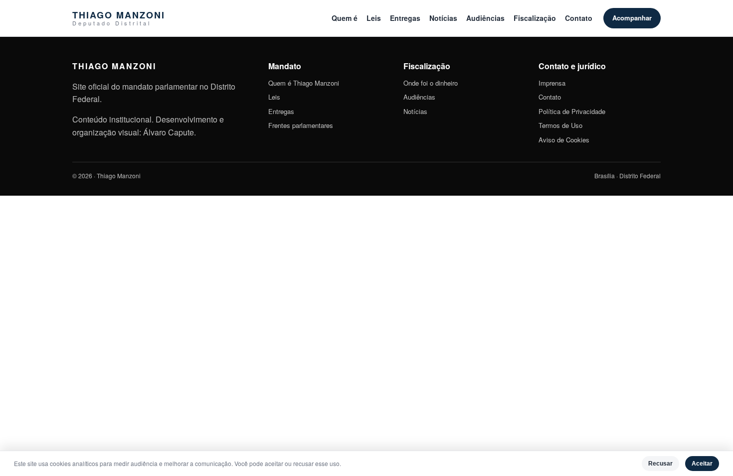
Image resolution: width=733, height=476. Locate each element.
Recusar (660, 463)
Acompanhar (632, 17)
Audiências (485, 18)
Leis (373, 18)
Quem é (345, 18)
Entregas (405, 18)
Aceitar (702, 463)
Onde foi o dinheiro (430, 83)
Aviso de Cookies (564, 139)
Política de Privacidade (572, 111)
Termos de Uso (560, 125)
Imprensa (552, 83)
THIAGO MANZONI (118, 18)
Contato (578, 18)
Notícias (443, 18)
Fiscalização (535, 18)
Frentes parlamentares (300, 125)
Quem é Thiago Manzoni (303, 83)
